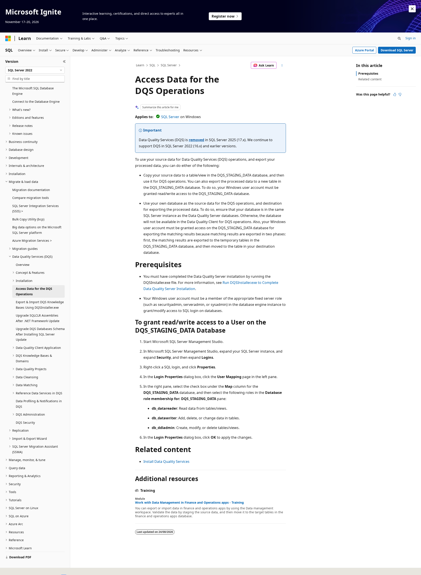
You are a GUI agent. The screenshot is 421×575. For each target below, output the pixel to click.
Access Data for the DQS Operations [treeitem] (34, 291)
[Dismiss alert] (412, 8)
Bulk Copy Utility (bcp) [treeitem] (28, 219)
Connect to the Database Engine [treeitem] (36, 101)
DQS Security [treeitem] (25, 422)
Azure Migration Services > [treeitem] (32, 240)
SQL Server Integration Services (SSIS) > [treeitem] (35, 208)
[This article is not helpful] (400, 94)
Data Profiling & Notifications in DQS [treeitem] (39, 404)
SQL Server (169, 65)
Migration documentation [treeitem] (31, 190)
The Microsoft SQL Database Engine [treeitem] (33, 91)
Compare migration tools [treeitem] (30, 198)
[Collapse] (64, 61)
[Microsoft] (8, 38)
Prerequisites (368, 73)
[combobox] (35, 70)
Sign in (410, 38)
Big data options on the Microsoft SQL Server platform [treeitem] (36, 230)
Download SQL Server (397, 50)
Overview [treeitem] (22, 265)
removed (196, 139)
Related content (370, 79)
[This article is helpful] (394, 94)
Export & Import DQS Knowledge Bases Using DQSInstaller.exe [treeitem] (40, 305)
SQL (152, 65)
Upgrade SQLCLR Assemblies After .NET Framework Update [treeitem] (37, 318)
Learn (140, 65)
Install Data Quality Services (166, 461)
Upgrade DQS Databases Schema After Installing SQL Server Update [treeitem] (40, 334)
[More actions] (282, 65)
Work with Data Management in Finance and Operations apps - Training (189, 503)
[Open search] (399, 38)
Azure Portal (364, 50)
